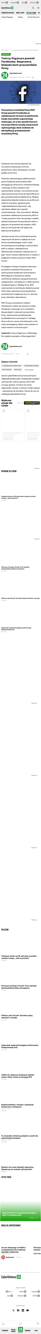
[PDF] (28, 354)
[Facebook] (18, 1310)
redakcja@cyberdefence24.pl (13, 394)
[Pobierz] (33, 77)
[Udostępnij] (38, 1323)
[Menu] (38, 8)
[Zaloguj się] (33, 8)
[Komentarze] (20, 1324)
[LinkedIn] (23, 1310)
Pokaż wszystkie (29, 369)
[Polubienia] (3, 1324)
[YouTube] (28, 1310)
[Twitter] (13, 1310)
